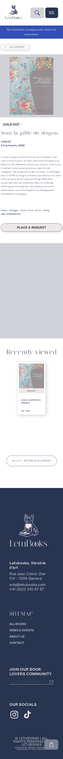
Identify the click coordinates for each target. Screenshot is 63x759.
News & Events (21, 630)
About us (17, 636)
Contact (16, 643)
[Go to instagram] (14, 715)
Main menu (52, 12)
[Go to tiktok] (27, 715)
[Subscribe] (51, 681)
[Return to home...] (13, 18)
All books (17, 47)
